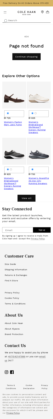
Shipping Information (16, 269)
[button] (3, 11)
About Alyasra (12, 329)
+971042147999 (16, 356)
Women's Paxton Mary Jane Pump (13, 123)
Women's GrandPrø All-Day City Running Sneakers (39, 180)
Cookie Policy (12, 298)
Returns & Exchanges (16, 275)
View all (27, 198)
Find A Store (11, 280)
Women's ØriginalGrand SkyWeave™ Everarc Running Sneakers (37, 127)
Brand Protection (14, 334)
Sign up (42, 230)
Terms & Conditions (15, 303)
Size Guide (10, 264)
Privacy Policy (37, 238)
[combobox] (26, 20)
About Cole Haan (14, 323)
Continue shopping (26, 56)
